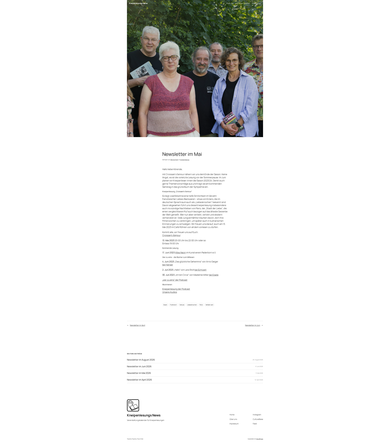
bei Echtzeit (200, 269)
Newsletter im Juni (252, 325)
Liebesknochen (192, 305)
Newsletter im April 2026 (139, 379)
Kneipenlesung (184, 160)
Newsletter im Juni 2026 (139, 366)
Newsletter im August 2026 (141, 360)
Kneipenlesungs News (138, 3)
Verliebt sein (209, 305)
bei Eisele (213, 274)
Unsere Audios (169, 292)
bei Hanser (167, 264)
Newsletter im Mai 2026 (139, 373)
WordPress (259, 439)
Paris (201, 305)
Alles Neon (180, 252)
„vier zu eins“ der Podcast (174, 279)
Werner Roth (174, 160)
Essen (165, 305)
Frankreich (173, 305)
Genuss (182, 305)
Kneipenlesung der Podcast (176, 288)
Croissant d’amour (171, 235)
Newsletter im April (137, 325)
